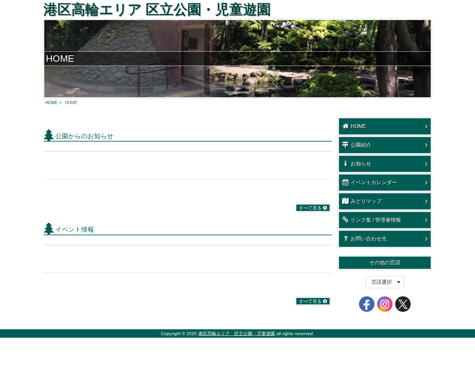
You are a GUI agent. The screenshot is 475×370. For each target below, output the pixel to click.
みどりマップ (366, 201)
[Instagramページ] (385, 304)
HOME (358, 126)
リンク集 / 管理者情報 (376, 220)
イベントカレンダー (374, 182)
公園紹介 (361, 145)
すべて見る (310, 207)
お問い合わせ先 (369, 238)
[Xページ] (403, 304)
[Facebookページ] (367, 304)
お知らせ (361, 163)
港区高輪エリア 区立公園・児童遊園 (157, 9)
